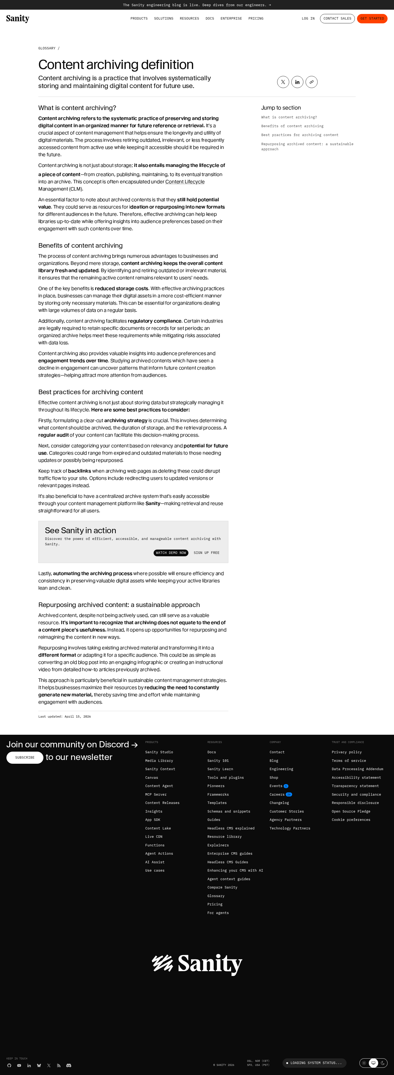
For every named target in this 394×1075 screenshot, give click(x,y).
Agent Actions (159, 853)
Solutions (163, 18)
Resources (189, 18)
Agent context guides (228, 879)
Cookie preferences (351, 819)
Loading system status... (316, 1063)
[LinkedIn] (29, 1065)
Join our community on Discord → (72, 744)
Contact (277, 752)
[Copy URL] (312, 82)
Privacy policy (347, 752)
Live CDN (153, 836)
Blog (274, 760)
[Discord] (69, 1065)
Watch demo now (171, 552)
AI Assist (155, 862)
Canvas (151, 777)
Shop (274, 777)
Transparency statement (355, 786)
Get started (372, 18)
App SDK (152, 819)
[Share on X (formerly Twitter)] (283, 82)
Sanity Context (160, 769)
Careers (277, 794)
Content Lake (158, 828)
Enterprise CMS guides (229, 853)
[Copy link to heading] (35, 107)
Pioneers (216, 786)
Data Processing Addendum (357, 769)
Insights (153, 811)
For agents (218, 913)
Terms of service (349, 760)
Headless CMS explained (231, 828)
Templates (217, 802)
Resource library (224, 836)
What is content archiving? (289, 117)
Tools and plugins (225, 777)
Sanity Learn (220, 769)
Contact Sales (337, 18)
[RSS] (59, 1065)
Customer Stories (287, 811)
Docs (210, 18)
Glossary (46, 48)
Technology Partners (290, 828)
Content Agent (159, 786)
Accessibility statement (356, 777)
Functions (155, 845)
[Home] (17, 18)
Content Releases (162, 802)
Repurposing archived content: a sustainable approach (307, 146)
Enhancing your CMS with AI (235, 870)
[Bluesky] (39, 1065)
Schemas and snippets (228, 811)
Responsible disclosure (355, 802)
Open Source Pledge (351, 811)
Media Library (159, 760)
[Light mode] (364, 1063)
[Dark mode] (383, 1063)
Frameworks (218, 794)
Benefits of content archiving (292, 126)
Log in (308, 18)
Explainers (218, 845)
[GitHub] (9, 1065)
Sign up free (207, 552)
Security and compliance (356, 794)
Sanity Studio (159, 752)
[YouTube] (19, 1065)
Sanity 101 (218, 760)
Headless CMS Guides (227, 862)
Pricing (255, 18)
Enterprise (231, 18)
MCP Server (156, 794)
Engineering (281, 769)
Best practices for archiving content (300, 135)
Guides (213, 819)
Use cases (155, 870)
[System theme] (373, 1063)
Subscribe (25, 757)
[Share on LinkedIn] (297, 82)
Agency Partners (286, 819)
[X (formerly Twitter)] (49, 1065)
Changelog (279, 802)
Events (276, 786)
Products (139, 18)
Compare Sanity (222, 887)
